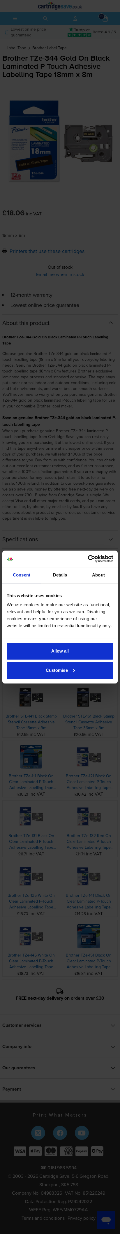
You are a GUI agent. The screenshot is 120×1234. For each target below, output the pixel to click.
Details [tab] (60, 574)
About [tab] (98, 574)
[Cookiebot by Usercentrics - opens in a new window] (87, 558)
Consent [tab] (21, 574)
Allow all (60, 650)
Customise (57, 670)
